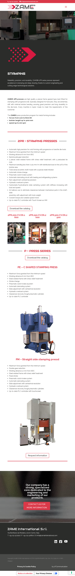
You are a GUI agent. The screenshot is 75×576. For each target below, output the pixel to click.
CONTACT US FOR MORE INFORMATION (37, 506)
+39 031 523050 (14, 535)
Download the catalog (20, 208)
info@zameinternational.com (47, 535)
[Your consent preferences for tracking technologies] (71, 572)
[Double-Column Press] (37, 447)
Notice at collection (25, 573)
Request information (37, 455)
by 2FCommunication (59, 566)
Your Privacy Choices (44, 573)
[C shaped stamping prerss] (37, 355)
